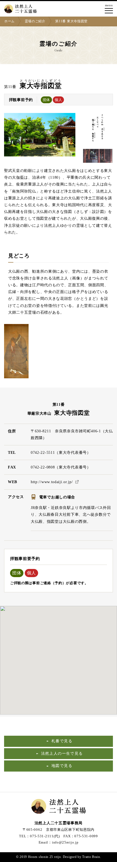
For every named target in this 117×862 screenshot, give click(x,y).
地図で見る (61, 766)
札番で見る (61, 741)
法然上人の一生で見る (62, 753)
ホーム (9, 21)
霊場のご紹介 (35, 21)
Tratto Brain (91, 857)
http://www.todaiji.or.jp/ (52, 482)
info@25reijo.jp (65, 842)
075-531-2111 (41, 836)
